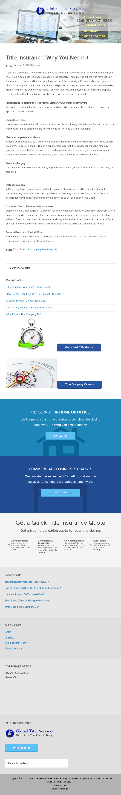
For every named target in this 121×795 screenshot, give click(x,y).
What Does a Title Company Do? (23, 314)
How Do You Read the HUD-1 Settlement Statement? (35, 294)
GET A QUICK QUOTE (16, 643)
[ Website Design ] (60, 789)
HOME (8, 632)
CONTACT (10, 637)
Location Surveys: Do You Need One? (26, 300)
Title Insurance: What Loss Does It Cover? (28, 287)
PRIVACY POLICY (13, 648)
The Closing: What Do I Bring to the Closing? (30, 307)
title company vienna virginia (42, 249)
